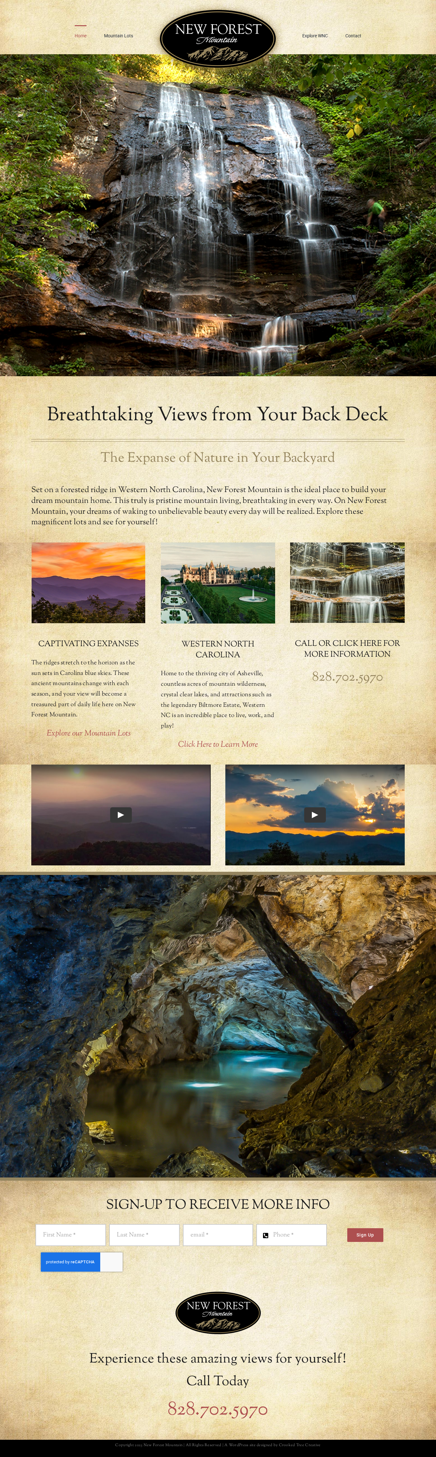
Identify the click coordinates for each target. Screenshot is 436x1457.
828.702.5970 (218, 1410)
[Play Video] (121, 815)
